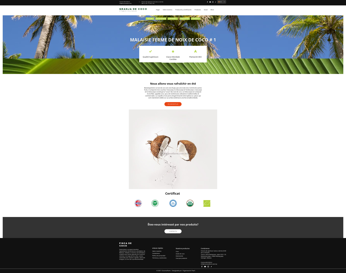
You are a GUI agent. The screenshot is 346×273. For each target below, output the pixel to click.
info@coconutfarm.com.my (209, 264)
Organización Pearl (189, 270)
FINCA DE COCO (125, 244)
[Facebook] (207, 2)
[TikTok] (215, 2)
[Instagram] (213, 2)
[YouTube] (210, 2)
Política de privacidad (158, 255)
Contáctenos (156, 253)
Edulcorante (179, 256)
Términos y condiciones (159, 258)
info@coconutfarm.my (125, 3)
